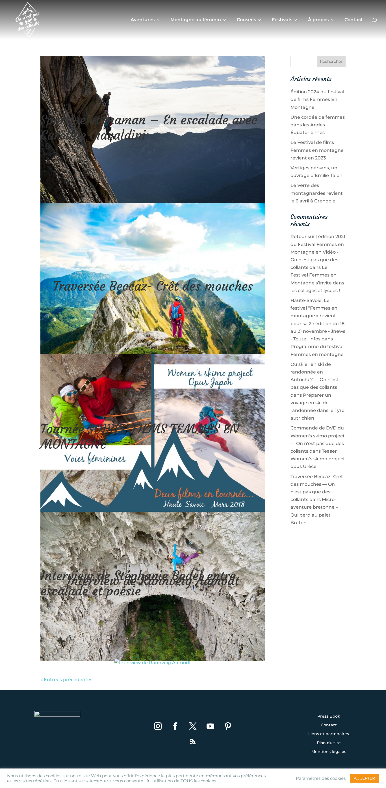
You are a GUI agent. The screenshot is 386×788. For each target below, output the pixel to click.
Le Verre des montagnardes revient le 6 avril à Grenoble (316, 193)
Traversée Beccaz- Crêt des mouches (153, 286)
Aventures (143, 20)
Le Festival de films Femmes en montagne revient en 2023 (317, 150)
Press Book (328, 716)
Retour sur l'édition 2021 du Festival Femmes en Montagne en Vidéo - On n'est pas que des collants (317, 252)
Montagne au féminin (195, 20)
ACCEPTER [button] (364, 778)
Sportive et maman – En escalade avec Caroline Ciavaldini (148, 127)
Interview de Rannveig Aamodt (153, 581)
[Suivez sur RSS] (193, 741)
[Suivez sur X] (193, 726)
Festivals (282, 20)
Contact (353, 20)
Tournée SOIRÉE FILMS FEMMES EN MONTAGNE (139, 436)
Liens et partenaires (328, 734)
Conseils (246, 20)
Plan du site (329, 743)
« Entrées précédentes (66, 679)
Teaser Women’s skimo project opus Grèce (317, 458)
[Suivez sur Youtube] (210, 726)
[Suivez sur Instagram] (158, 726)
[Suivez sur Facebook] (175, 726)
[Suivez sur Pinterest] (228, 726)
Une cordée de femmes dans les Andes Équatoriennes (317, 125)
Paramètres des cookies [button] (321, 778)
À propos (318, 20)
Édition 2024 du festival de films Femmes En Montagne (317, 99)
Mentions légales (328, 752)
